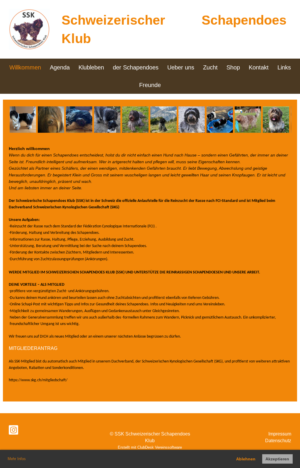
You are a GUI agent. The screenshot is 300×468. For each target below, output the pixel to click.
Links (284, 67)
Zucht (210, 67)
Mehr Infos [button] (17, 459)
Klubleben (91, 67)
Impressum (279, 433)
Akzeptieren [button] (277, 459)
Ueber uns (180, 67)
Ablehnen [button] (245, 459)
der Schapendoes (135, 67)
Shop (233, 67)
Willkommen (25, 67)
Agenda (60, 67)
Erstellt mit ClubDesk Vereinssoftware (150, 447)
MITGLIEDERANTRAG (33, 348)
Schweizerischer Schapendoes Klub (174, 29)
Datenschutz (278, 440)
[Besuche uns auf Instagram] (13, 431)
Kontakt (259, 67)
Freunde (150, 85)
